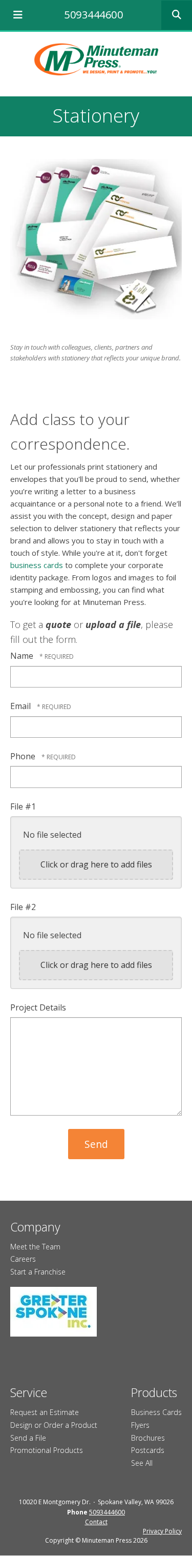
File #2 (23, 907)
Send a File (28, 1438)
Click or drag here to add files (96, 864)
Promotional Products (46, 1450)
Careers (23, 1259)
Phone (23, 756)
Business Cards (156, 1412)
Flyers (140, 1425)
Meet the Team (35, 1246)
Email (21, 706)
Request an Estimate (44, 1412)
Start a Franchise (38, 1272)
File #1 (23, 806)
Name (22, 655)
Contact (96, 1522)
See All (142, 1463)
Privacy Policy (162, 1531)
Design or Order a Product (53, 1425)
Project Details (38, 1007)
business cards (36, 565)
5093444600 (93, 15)
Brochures (148, 1438)
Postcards (147, 1450)
